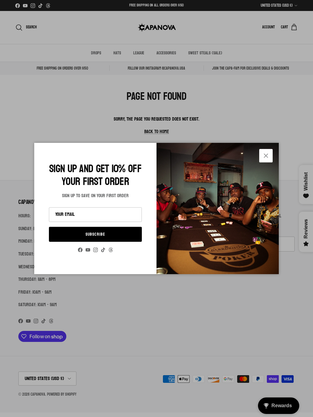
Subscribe (95, 234)
